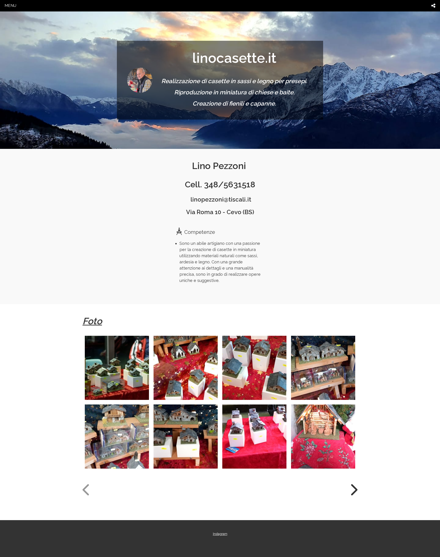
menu (10, 5)
